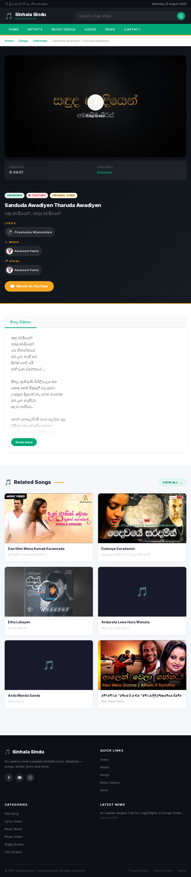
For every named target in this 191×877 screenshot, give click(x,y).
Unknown (40, 41)
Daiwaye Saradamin (118, 549)
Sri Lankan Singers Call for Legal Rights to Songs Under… (142, 813)
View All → (172, 482)
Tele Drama (13, 852)
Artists (34, 29)
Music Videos (63, 29)
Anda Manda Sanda (24, 695)
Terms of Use (162, 870)
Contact (132, 29)
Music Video (14, 836)
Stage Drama (14, 844)
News (110, 29)
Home (14, 29)
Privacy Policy (138, 870)
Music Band (13, 829)
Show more (24, 442)
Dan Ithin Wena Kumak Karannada (36, 549)
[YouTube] (19, 777)
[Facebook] (9, 777)
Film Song (12, 813)
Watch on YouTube (32, 286)
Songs (90, 29)
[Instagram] (30, 777)
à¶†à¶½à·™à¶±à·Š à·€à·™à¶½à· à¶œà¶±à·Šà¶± (141, 695)
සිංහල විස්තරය (20, 322)
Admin (182, 870)
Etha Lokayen (19, 622)
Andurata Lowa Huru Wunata (125, 622)
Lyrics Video (13, 821)
